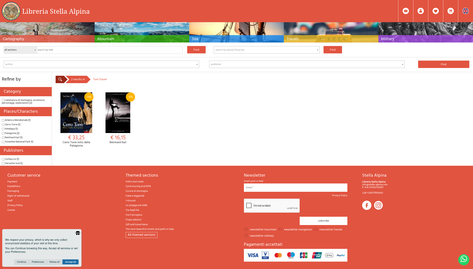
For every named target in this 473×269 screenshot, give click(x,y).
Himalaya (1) (11, 129)
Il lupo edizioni (133, 220)
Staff (9, 201)
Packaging (13, 191)
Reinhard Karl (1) (13, 137)
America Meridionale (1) (17, 120)
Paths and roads (135, 182)
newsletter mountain (263, 229)
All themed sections (141, 235)
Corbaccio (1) (11, 159)
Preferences (38, 261)
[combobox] (267, 50)
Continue (21, 261)
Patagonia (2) (11, 133)
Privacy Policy (15, 205)
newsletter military (262, 236)
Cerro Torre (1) (12, 124)
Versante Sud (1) (13, 163)
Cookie (11, 210)
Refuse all (55, 261)
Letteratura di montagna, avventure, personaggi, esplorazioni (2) (23, 101)
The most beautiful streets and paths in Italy (150, 229)
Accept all (70, 261)
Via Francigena (134, 215)
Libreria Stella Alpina (56, 11)
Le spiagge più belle (136, 205)
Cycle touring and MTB (138, 186)
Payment (12, 182)
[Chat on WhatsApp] (463, 259)
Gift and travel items (137, 225)
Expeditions (13, 186)
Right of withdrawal (18, 196)
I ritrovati (131, 201)
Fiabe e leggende (135, 196)
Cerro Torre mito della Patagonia (77, 121)
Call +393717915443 (372, 193)
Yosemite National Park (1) (18, 142)
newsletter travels (330, 229)
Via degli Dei (132, 210)
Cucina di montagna (137, 191)
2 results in (78, 79)
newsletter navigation (298, 229)
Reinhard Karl (121, 119)
